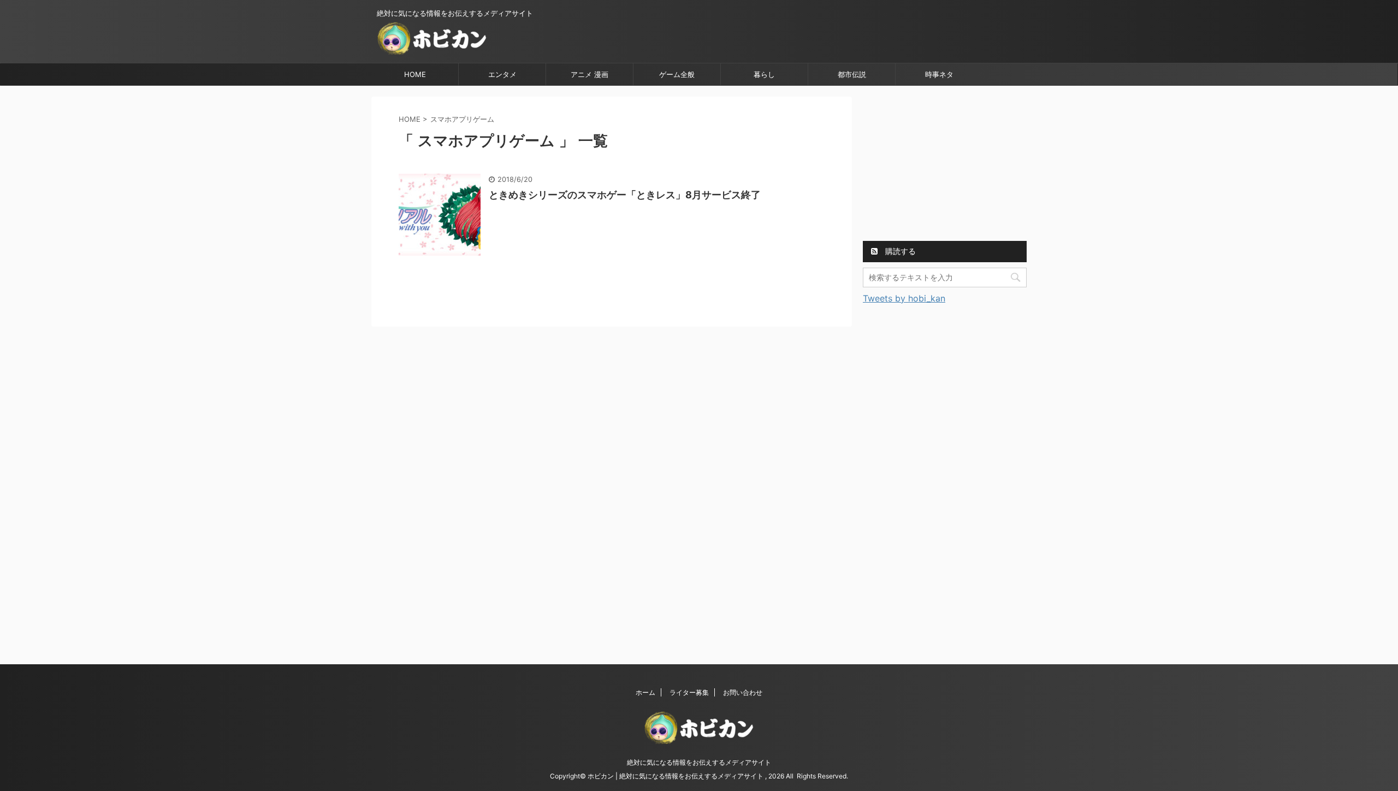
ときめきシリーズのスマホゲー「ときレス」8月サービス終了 (625, 194)
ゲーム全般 (677, 74)
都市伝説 (852, 74)
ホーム (645, 692)
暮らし (764, 74)
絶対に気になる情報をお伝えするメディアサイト (699, 762)
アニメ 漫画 (589, 74)
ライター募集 (689, 692)
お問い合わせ (742, 692)
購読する (899, 251)
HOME (415, 74)
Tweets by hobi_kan (904, 298)
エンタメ (502, 74)
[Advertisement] (945, 165)
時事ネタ (939, 74)
